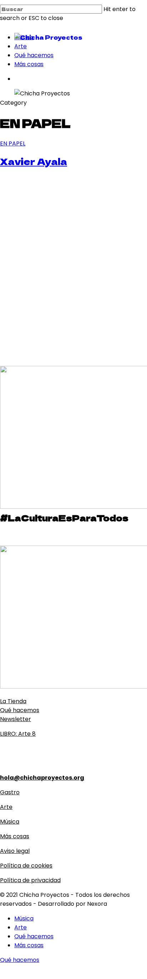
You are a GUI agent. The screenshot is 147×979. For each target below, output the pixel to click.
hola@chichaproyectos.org (42, 778)
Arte (6, 807)
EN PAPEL (12, 143)
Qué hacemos (19, 710)
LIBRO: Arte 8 (18, 734)
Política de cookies (26, 865)
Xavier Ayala (33, 161)
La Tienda (13, 701)
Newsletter (15, 719)
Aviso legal (15, 851)
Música (9, 822)
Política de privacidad (30, 880)
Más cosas (14, 836)
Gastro (10, 792)
